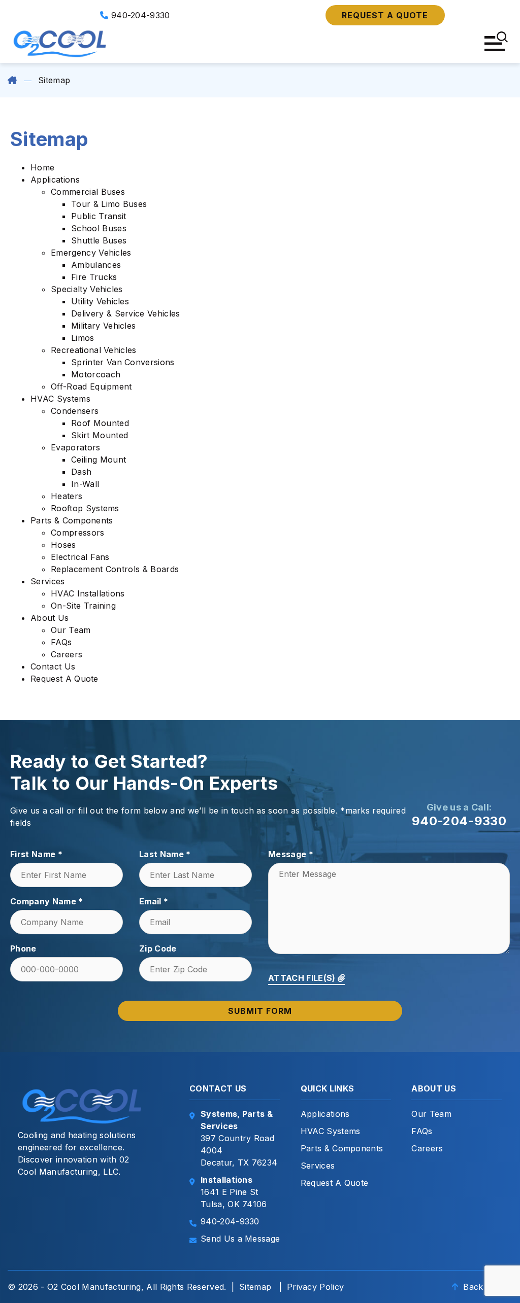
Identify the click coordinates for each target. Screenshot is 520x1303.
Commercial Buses (88, 192)
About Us (49, 618)
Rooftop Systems (85, 508)
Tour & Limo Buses (109, 204)
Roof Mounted (100, 423)
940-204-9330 (139, 15)
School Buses (98, 228)
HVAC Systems (60, 399)
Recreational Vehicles (94, 350)
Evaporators (76, 447)
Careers (66, 654)
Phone (23, 948)
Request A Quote (64, 679)
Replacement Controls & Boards (115, 569)
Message (290, 854)
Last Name (165, 854)
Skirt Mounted (99, 435)
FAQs (61, 642)
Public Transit (98, 216)
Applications (55, 179)
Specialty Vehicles (87, 289)
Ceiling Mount (98, 459)
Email (153, 901)
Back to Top (486, 1287)
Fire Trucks (94, 277)
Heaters (66, 496)
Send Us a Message (240, 1239)
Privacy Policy (315, 1287)
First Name (36, 854)
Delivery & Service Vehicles (125, 313)
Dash (81, 472)
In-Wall (85, 484)
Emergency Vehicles (91, 253)
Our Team (71, 630)
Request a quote (385, 15)
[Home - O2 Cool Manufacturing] (61, 43)
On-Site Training (83, 606)
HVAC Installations (88, 593)
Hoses (63, 545)
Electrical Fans (80, 557)
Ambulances (96, 265)
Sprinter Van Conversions (123, 362)
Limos (82, 338)
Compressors (78, 532)
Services (47, 581)
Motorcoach (95, 374)
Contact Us (52, 666)
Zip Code (158, 948)
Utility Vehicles (100, 301)
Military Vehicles (103, 326)
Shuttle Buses (98, 240)
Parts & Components (71, 520)
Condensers (75, 411)
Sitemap (255, 1287)
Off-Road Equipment (91, 386)
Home (42, 167)
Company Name (46, 901)
